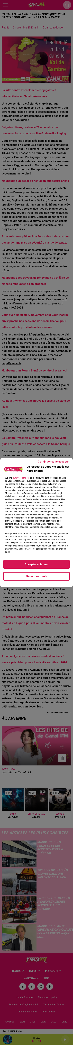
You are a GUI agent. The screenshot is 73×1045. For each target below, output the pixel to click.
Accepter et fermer (36, 564)
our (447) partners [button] (21, 477)
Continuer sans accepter (54, 461)
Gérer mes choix (36, 576)
